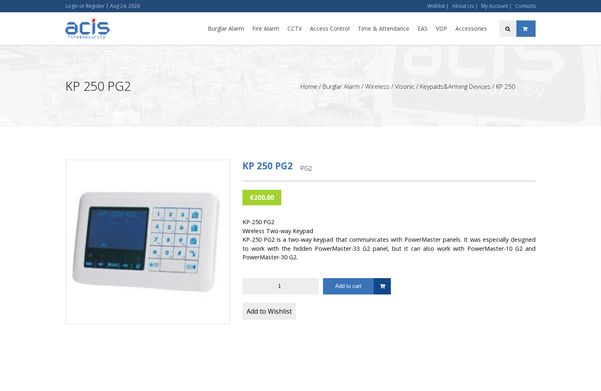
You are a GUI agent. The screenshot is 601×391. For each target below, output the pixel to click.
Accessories (471, 28)
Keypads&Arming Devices (455, 86)
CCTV (294, 28)
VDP (441, 28)
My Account (494, 5)
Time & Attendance (383, 28)
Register (95, 5)
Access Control (330, 28)
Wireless (377, 86)
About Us (463, 5)
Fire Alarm (265, 28)
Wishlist (436, 5)
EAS (422, 28)
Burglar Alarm (226, 28)
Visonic (405, 86)
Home (308, 86)
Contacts (525, 5)
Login (71, 5)
